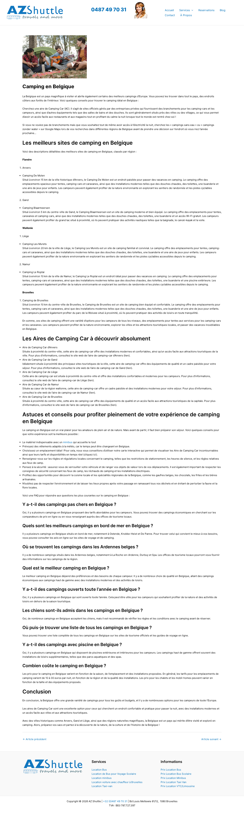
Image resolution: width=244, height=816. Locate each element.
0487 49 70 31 (108, 9)
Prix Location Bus (171, 769)
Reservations (206, 10)
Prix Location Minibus (173, 778)
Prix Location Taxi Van (173, 782)
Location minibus (102, 778)
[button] (191, 10)
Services (184, 10)
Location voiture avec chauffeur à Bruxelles (117, 782)
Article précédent (34, 739)
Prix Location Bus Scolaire (176, 773)
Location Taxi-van (102, 786)
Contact (170, 15)
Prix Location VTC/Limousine (178, 786)
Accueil (169, 10)
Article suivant (211, 739)
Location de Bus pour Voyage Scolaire (114, 773)
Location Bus (99, 769)
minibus (67, 442)
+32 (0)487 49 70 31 (115, 801)
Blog (222, 10)
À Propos (186, 15)
